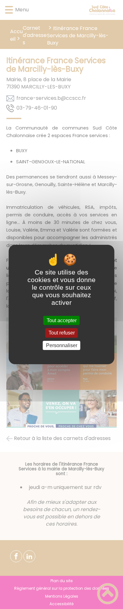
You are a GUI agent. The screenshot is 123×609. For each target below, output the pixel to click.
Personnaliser (61, 345)
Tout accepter (62, 320)
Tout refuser (62, 333)
